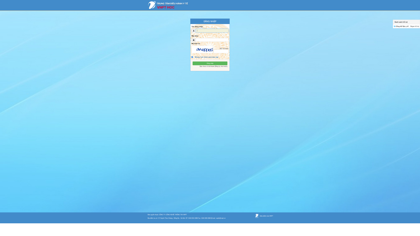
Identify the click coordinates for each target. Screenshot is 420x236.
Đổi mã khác (224, 48)
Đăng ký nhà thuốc (221, 66)
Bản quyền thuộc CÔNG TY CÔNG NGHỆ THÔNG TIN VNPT (167, 214)
